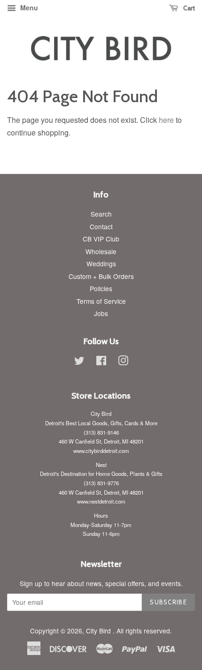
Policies (101, 288)
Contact (101, 226)
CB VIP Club (101, 238)
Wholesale (101, 251)
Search (101, 213)
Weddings (101, 263)
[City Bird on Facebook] (101, 362)
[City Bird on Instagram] (123, 362)
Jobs (101, 313)
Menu (28, 7)
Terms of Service (101, 301)
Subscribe (168, 602)
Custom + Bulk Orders (101, 276)
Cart (188, 8)
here (166, 119)
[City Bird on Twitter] (79, 362)
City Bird (99, 630)
